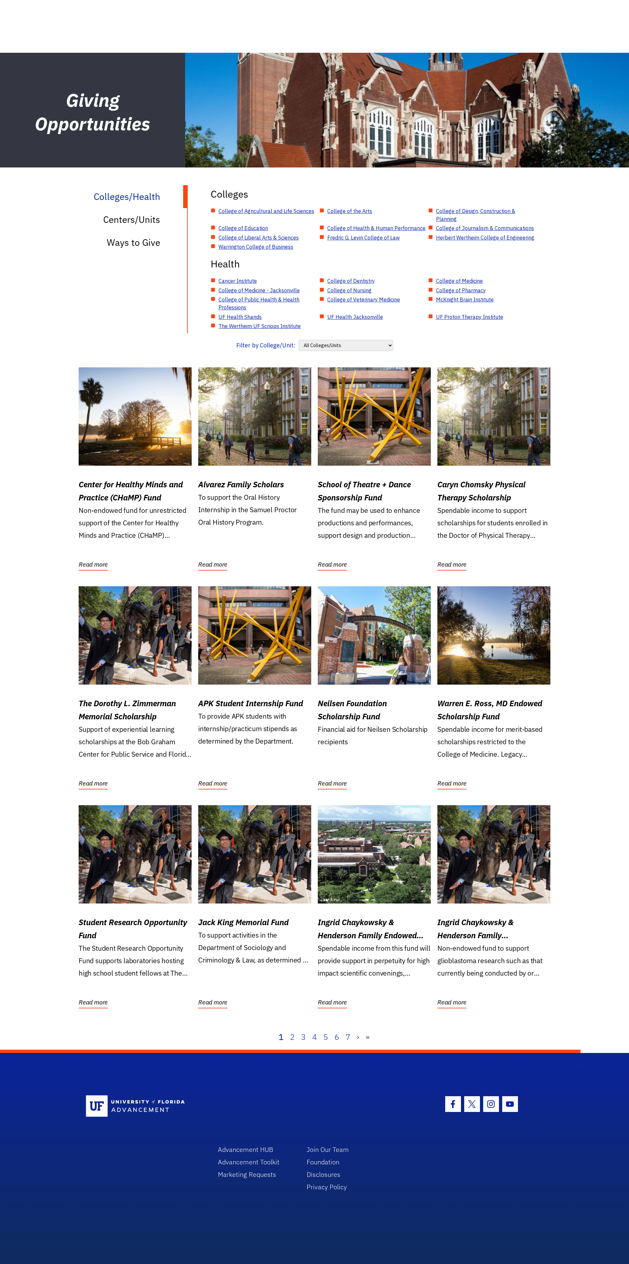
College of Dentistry (351, 281)
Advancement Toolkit (248, 1161)
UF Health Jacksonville (355, 317)
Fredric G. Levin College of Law (363, 237)
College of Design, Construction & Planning (475, 215)
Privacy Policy (327, 1186)
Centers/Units (131, 219)
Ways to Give (133, 242)
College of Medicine (459, 281)
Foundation (323, 1161)
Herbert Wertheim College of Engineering (485, 237)
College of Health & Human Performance (376, 228)
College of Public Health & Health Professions (259, 303)
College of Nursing (349, 290)
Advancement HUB (245, 1149)
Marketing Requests (247, 1174)
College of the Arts (349, 211)
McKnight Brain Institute (465, 299)
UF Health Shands (240, 317)
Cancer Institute (238, 281)
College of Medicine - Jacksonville (259, 290)
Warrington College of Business (256, 246)
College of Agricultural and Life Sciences (266, 211)
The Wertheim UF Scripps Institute (260, 326)
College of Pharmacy (461, 290)
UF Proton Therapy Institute (469, 317)
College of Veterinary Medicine (363, 299)
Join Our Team (328, 1149)
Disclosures (323, 1174)
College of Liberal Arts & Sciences (259, 237)
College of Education (243, 228)
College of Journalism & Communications (485, 228)
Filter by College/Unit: (265, 345)
